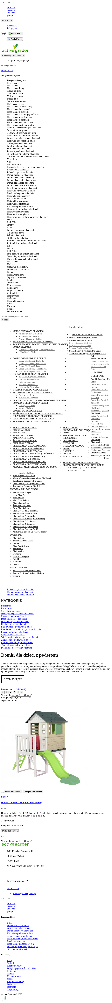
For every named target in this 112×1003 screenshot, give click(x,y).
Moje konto (7, 20)
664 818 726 (7, 70)
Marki (10, 979)
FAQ (9, 960)
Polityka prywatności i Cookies (21, 968)
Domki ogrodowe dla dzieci (14, 619)
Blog (9, 923)
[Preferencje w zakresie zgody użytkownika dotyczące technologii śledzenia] (5, 998)
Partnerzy (11, 984)
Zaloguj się (12, 28)
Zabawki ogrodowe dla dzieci (15, 616)
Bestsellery (6, 605)
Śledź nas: (5, 2)
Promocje (11, 986)
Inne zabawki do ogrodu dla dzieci (17, 642)
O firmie (11, 963)
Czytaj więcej (13, 679)
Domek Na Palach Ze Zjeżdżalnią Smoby (21, 802)
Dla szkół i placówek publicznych (16, 647)
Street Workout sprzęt (11, 611)
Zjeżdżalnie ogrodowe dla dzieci (16, 640)
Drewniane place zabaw (18, 925)
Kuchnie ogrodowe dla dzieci (14, 624)
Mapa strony (13, 989)
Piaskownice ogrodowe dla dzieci (16, 626)
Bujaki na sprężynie (16, 941)
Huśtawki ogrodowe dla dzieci (15, 621)
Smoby (4, 796)
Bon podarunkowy (15, 981)
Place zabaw (7, 608)
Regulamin (12, 971)
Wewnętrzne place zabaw (18, 928)
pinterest (11, 12)
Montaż (10, 973)
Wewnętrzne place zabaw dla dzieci (17, 613)
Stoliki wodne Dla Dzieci (12, 634)
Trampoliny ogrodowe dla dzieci (16, 645)
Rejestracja (12, 25)
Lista (20, 692)
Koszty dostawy (14, 965)
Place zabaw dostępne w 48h (20, 944)
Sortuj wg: (6, 697)
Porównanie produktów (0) (13, 689)
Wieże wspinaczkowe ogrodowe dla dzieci (20, 637)
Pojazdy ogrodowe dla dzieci (14, 632)
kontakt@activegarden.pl (24, 893)
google (10, 15)
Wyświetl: (5, 700)
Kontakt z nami (14, 976)
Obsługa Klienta (8, 65)
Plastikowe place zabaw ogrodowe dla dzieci (21, 629)
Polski (19, 33)
